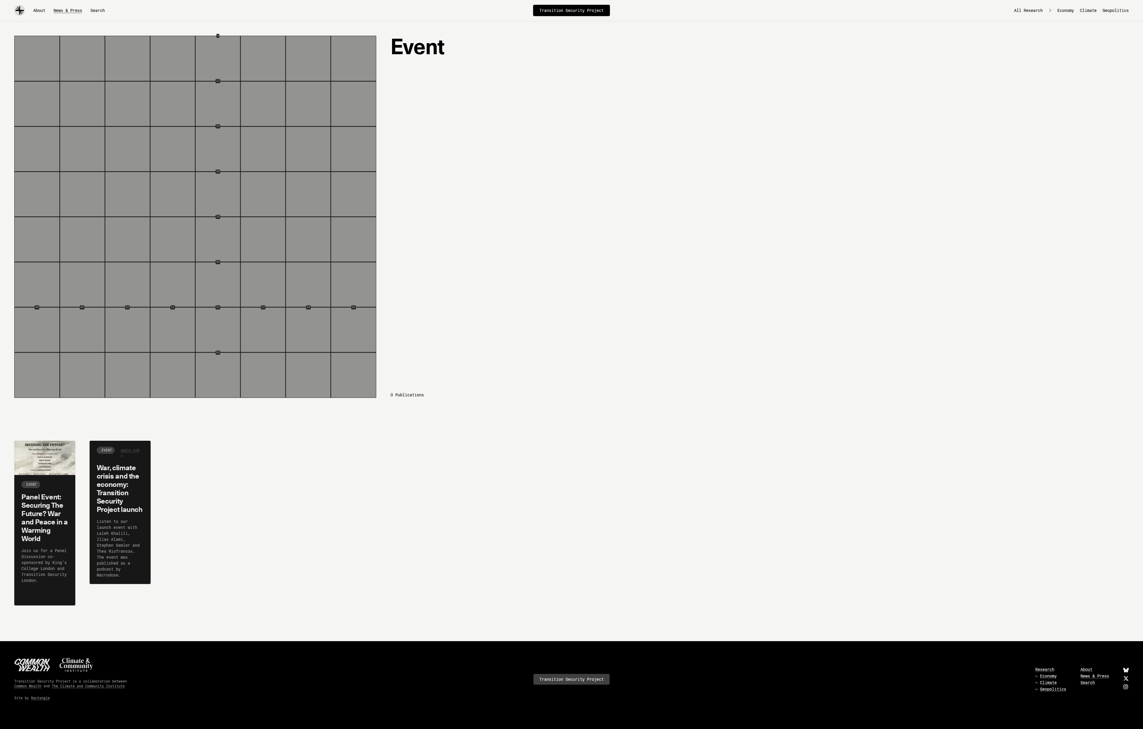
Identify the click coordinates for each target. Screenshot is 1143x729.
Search (97, 10)
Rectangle (40, 698)
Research (1044, 669)
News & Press (68, 10)
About (39, 10)
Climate (1088, 10)
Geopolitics (1116, 10)
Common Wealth (27, 686)
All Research (1028, 10)
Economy (1065, 10)
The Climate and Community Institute (88, 686)
